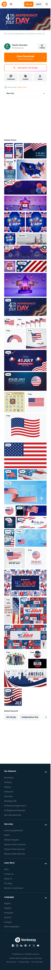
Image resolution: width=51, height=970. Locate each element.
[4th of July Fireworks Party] (8, 150)
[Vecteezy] (4, 4)
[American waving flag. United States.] (9, 376)
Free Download (25, 57)
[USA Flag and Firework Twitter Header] (19, 642)
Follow (42, 48)
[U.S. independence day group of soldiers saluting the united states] (15, 858)
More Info (10, 92)
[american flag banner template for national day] (19, 688)
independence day (30, 935)
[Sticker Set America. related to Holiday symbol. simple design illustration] (14, 489)
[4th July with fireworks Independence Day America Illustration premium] (14, 242)
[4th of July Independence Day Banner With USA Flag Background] (25, 361)
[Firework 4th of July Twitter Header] (25, 294)
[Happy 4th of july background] (25, 754)
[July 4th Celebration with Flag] (11, 782)
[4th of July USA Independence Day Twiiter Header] (25, 208)
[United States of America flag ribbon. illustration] (14, 404)
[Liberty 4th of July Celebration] (18, 150)
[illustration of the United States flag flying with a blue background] (10, 583)
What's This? (22, 87)
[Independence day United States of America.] (14, 708)
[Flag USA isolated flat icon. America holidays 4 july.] (9, 631)
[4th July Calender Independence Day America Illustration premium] (25, 223)
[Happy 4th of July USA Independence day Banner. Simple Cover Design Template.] (25, 447)
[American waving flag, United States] (19, 387)
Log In (38, 4)
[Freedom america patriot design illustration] (13, 877)
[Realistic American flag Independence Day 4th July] (19, 190)
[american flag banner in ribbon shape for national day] (25, 613)
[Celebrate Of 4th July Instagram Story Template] (40, 669)
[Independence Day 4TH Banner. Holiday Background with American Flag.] (19, 666)
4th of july (11, 935)
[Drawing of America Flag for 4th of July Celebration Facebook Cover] (18, 594)
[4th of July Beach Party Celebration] (33, 169)
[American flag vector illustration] (25, 536)
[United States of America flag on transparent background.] (14, 510)
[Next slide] (40, 935)
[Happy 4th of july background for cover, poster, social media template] (17, 809)
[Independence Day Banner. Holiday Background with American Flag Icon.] (10, 654)
